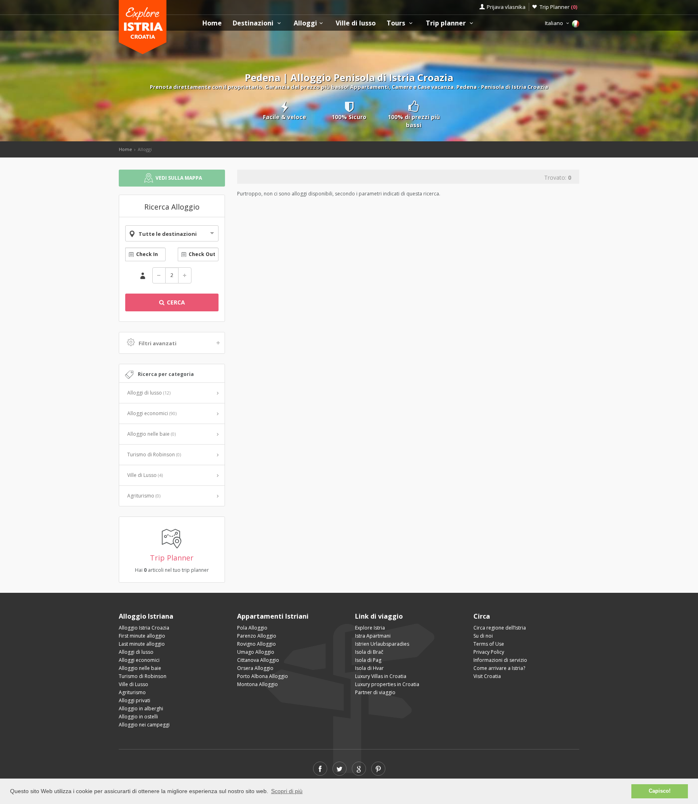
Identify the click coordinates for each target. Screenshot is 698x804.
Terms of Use (488, 643)
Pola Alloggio (252, 627)
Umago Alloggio (255, 652)
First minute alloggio (142, 635)
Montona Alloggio (257, 684)
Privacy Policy (488, 652)
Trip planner (446, 23)
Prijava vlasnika (506, 6)
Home (212, 23)
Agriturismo (143, 495)
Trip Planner (558, 6)
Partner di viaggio (375, 692)
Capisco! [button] (660, 791)
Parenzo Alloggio (256, 635)
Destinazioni (254, 23)
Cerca (175, 302)
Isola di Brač (369, 652)
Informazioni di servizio (500, 660)
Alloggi (305, 23)
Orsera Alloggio (255, 668)
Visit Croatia (487, 676)
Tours (397, 23)
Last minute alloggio (142, 643)
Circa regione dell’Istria (499, 627)
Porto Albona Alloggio (262, 676)
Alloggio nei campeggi (144, 724)
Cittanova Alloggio (258, 660)
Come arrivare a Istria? (499, 668)
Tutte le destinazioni (168, 233)
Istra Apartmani (373, 635)
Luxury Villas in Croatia (380, 676)
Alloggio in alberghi (141, 708)
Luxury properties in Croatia (387, 684)
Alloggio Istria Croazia (144, 627)
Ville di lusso (356, 23)
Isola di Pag (368, 660)
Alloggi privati (134, 700)
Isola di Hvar (369, 668)
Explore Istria (370, 627)
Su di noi (483, 635)
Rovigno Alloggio (256, 643)
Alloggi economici (152, 413)
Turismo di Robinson (154, 454)
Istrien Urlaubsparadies (382, 643)
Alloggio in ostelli (138, 716)
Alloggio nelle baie (151, 433)
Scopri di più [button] (287, 791)
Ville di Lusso (145, 475)
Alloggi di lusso (148, 392)
